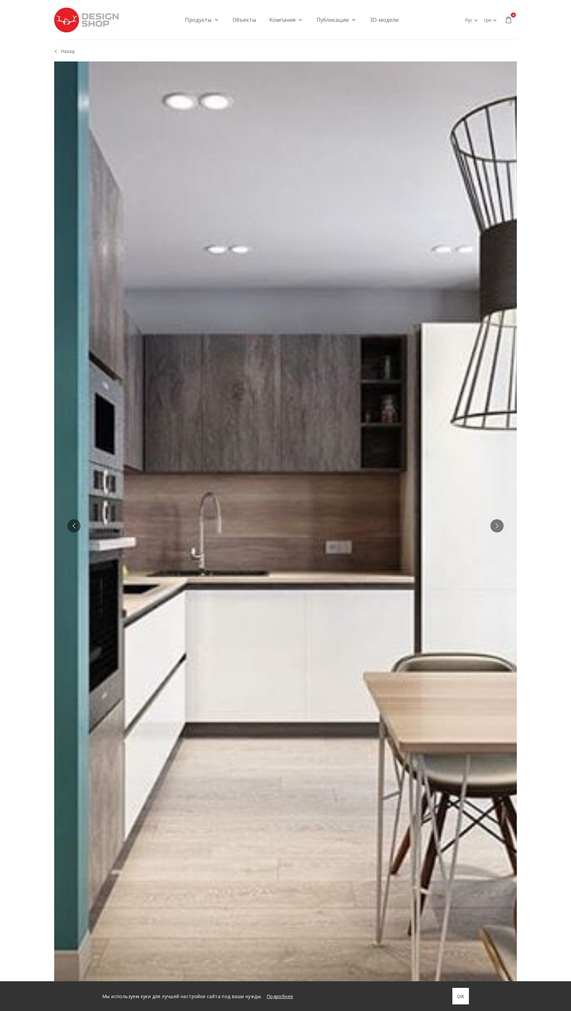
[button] (74, 525)
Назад (67, 51)
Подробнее (280, 996)
